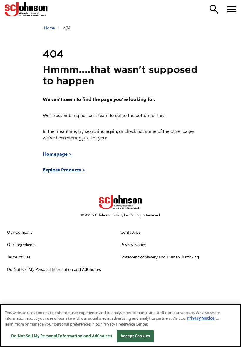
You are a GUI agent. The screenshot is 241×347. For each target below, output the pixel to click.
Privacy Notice (201, 318)
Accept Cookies (135, 335)
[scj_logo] (120, 202)
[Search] (214, 9)
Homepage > (57, 154)
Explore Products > (64, 169)
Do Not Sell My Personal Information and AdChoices (61, 335)
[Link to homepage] (26, 9)
